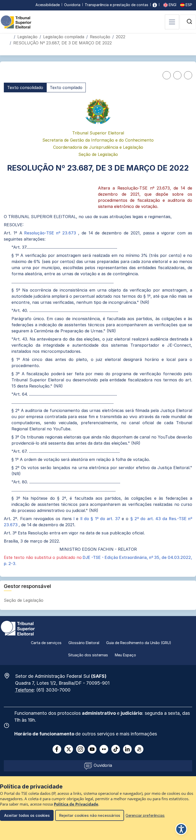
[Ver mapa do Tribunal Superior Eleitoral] (9, 676)
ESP (188, 5)
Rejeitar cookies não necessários (89, 815)
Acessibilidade (47, 5)
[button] (189, 21)
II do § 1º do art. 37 (101, 518)
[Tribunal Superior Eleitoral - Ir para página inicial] (16, 21)
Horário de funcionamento (44, 733)
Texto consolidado (25, 87)
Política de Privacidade (76, 804)
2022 (120, 36)
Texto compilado (66, 87)
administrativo (99, 713)
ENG (172, 5)
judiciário (131, 713)
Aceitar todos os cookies (27, 815)
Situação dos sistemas (88, 655)
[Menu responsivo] (172, 22)
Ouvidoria (72, 5)
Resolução (100, 36)
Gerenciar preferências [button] (145, 815)
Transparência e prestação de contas (116, 5)
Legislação (27, 36)
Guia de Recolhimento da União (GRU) (138, 643)
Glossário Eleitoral (83, 643)
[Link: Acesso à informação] (155, 4)
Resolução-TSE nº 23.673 (51, 232)
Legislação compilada (63, 36)
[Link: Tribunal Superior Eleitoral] (18, 627)
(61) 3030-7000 (53, 690)
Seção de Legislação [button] (24, 600)
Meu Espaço (125, 655)
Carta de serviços (46, 643)
